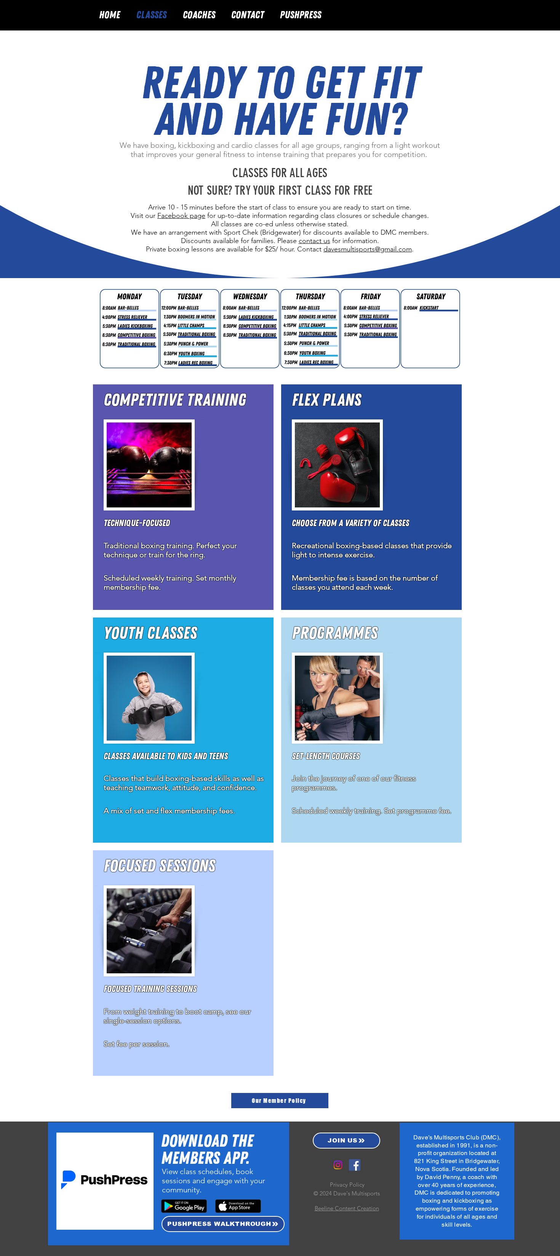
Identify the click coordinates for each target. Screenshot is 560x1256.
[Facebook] (354, 1165)
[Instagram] (338, 1165)
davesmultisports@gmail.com (367, 249)
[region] (183, 497)
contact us (314, 241)
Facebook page (181, 215)
